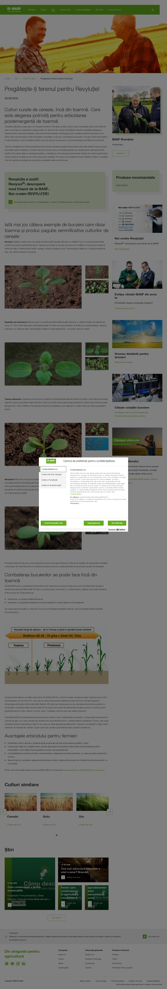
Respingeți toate (94, 523)
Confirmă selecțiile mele (54, 523)
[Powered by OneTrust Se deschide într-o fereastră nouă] (117, 530)
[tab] (52, 469)
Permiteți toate (117, 523)
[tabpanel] (98, 488)
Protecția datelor (76, 494)
